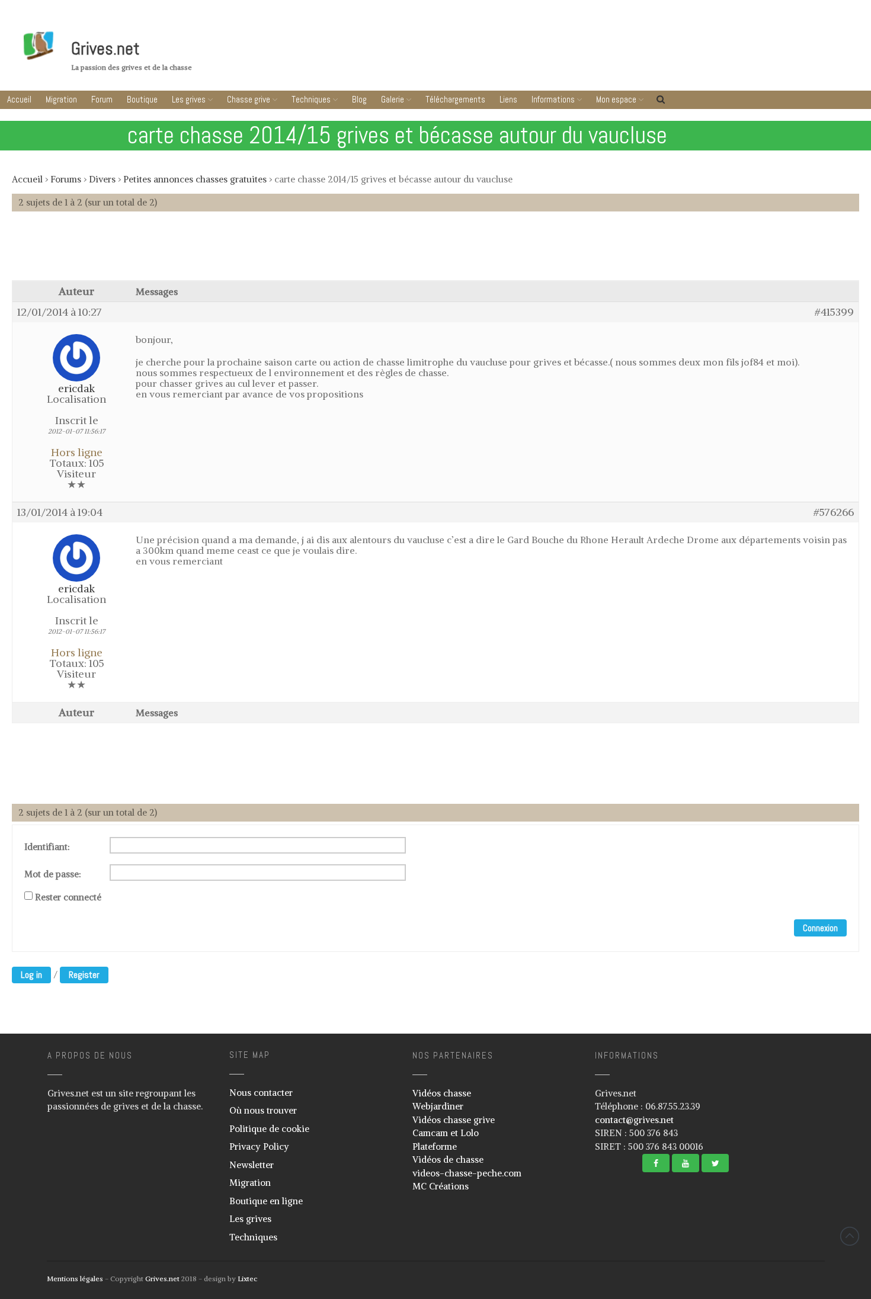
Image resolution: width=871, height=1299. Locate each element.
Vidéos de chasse (447, 1159)
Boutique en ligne (266, 1201)
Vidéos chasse (441, 1093)
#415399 (834, 312)
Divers (102, 179)
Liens (508, 99)
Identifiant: (47, 847)
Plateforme (434, 1146)
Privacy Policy (259, 1146)
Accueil (19, 99)
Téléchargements (455, 99)
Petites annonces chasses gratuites (195, 179)
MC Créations (440, 1186)
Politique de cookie (269, 1128)
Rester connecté (68, 897)
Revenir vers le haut (849, 1236)
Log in (31, 974)
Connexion (820, 928)
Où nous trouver (263, 1110)
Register (84, 974)
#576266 (834, 512)
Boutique (142, 99)
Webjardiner (437, 1106)
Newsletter (251, 1164)
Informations (553, 99)
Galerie (392, 99)
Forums (65, 179)
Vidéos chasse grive (453, 1119)
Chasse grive (248, 99)
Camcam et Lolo (445, 1132)
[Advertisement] (435, 251)
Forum (102, 99)
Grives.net (105, 48)
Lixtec (247, 1278)
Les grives (189, 99)
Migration (61, 99)
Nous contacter (261, 1092)
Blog (359, 99)
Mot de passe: (52, 874)
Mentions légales (75, 1278)
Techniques (311, 99)
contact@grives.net (634, 1119)
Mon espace (616, 99)
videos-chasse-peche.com (466, 1173)
